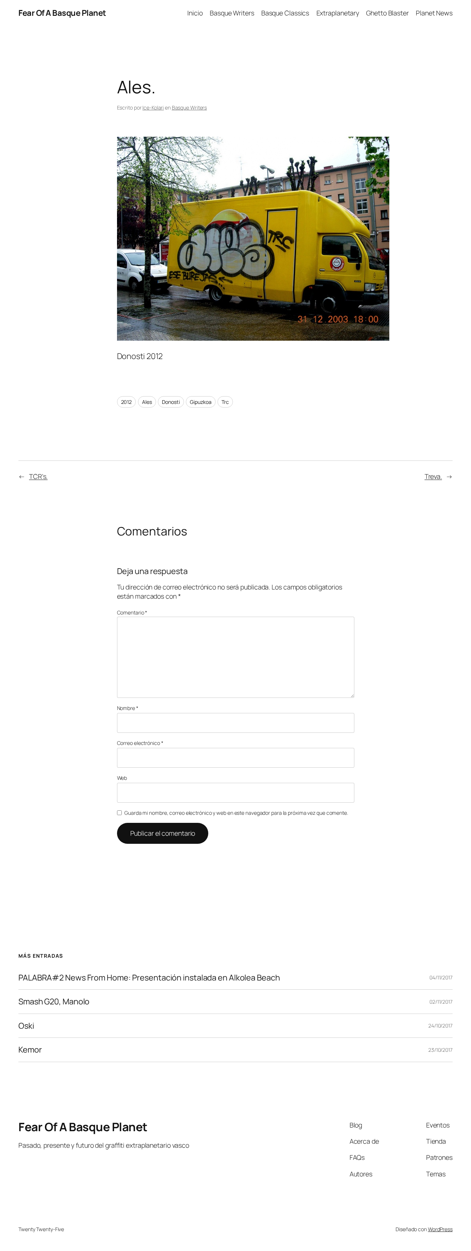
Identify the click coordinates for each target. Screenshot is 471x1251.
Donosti (171, 401)
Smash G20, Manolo (53, 1001)
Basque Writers (189, 107)
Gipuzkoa (200, 401)
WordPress (440, 1229)
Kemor (30, 1049)
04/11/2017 (441, 977)
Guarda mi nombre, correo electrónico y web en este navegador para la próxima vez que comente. (236, 812)
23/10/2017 (440, 1049)
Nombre (127, 708)
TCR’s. (38, 476)
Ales (147, 401)
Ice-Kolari (153, 107)
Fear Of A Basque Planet (62, 12)
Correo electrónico (140, 742)
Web (122, 777)
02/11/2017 (441, 1001)
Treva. (433, 476)
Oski (26, 1025)
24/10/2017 (440, 1025)
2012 (126, 401)
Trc (225, 401)
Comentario (132, 612)
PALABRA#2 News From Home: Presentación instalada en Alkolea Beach (149, 977)
